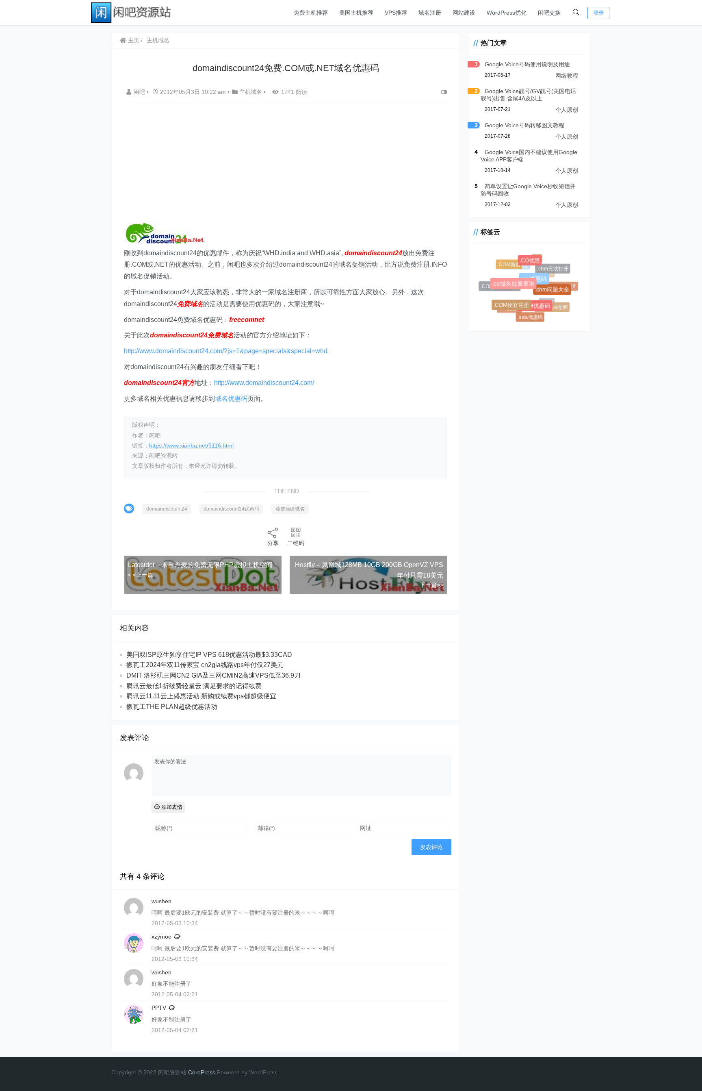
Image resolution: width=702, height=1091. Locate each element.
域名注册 (429, 12)
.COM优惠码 (537, 309)
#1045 (543, 299)
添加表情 (171, 807)
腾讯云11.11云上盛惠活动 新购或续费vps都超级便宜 (201, 696)
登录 (598, 13)
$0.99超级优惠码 (521, 278)
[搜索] (576, 12)
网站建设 (464, 12)
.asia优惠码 (530, 317)
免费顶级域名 (290, 509)
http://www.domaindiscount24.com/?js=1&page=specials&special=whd (225, 351)
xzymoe (161, 936)
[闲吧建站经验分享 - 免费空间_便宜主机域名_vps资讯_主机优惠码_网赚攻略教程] (131, 12)
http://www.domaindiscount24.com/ (264, 382)
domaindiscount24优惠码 (231, 509)
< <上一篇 (140, 575)
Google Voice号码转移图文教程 (524, 125)
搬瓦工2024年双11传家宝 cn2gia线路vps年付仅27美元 (205, 664)
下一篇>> (431, 585)
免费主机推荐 (311, 12)
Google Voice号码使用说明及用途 (527, 64)
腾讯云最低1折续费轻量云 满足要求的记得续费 (194, 685)
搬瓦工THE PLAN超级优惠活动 (171, 706)
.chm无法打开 (554, 270)
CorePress (201, 1072)
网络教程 (566, 75)
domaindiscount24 (166, 509)
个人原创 (566, 109)
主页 (132, 40)
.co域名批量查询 (517, 288)
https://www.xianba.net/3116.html (191, 445)
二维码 (295, 543)
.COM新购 (510, 266)
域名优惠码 (231, 398)
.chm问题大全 (555, 292)
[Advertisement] (291, 166)
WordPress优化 (506, 12)
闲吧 (140, 92)
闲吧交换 (549, 12)
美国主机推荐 (356, 12)
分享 (273, 543)
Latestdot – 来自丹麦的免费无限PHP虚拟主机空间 (200, 564)
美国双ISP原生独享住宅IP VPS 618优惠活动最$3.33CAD (209, 654)
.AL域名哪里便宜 (558, 284)
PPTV (159, 1007)
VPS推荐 (396, 12)
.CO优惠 (532, 263)
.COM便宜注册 (514, 307)
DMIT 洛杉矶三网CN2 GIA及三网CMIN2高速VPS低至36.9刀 (213, 675)
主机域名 (158, 40)
